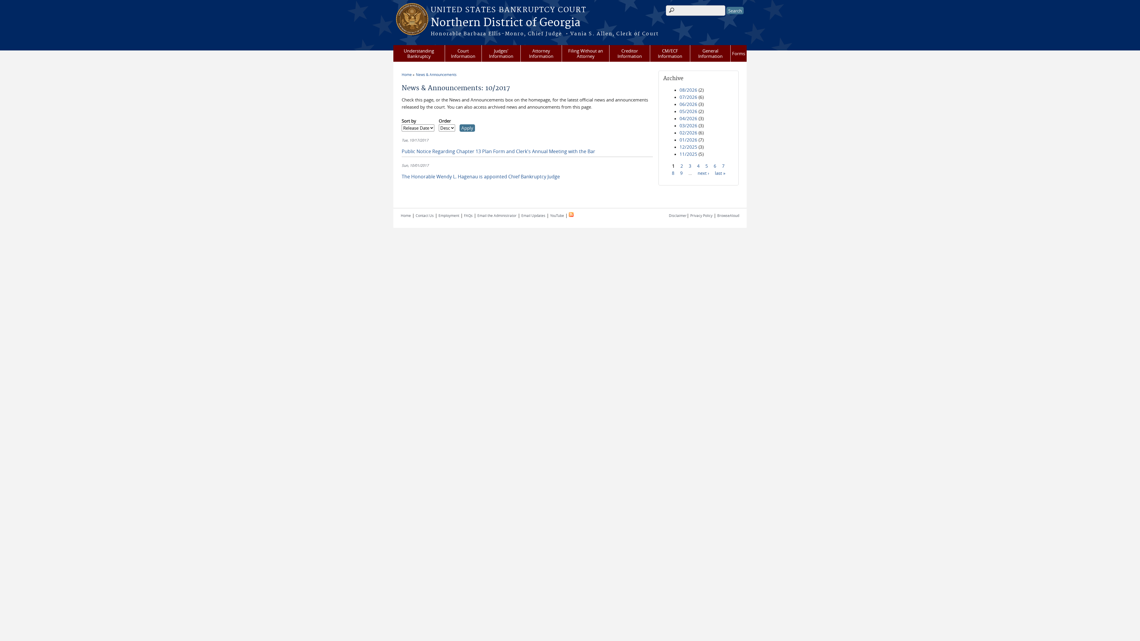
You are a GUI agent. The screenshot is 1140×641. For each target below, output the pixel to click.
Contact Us (425, 215)
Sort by (409, 121)
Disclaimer (678, 215)
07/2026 (688, 97)
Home (407, 74)
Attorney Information (541, 53)
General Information (710, 53)
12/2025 (688, 147)
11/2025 (688, 154)
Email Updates (533, 215)
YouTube (557, 215)
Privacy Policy (701, 215)
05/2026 (688, 111)
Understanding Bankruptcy (419, 53)
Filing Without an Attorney (585, 53)
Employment (448, 215)
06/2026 (688, 104)
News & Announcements (436, 74)
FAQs (468, 215)
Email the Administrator (497, 215)
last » (720, 173)
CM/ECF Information (670, 53)
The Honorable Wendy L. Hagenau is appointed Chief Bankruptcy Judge (481, 176)
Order (445, 121)
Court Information (463, 53)
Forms (738, 53)
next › (703, 173)
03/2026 (688, 125)
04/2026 (688, 118)
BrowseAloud (728, 215)
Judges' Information (501, 53)
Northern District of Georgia (505, 23)
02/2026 (688, 133)
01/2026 (688, 140)
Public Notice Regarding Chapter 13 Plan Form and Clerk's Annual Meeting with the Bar (498, 151)
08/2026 (688, 90)
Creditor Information (630, 53)
